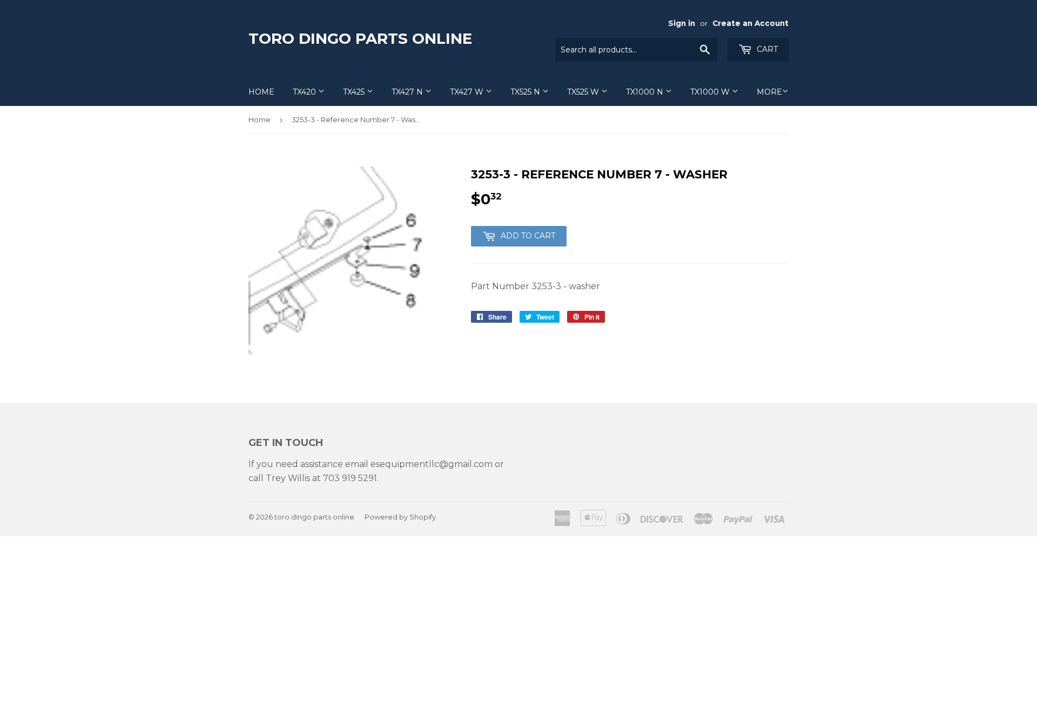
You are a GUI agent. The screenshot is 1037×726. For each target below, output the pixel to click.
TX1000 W (711, 92)
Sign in (681, 23)
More (769, 92)
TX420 (305, 92)
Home (261, 92)
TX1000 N (645, 92)
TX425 (355, 92)
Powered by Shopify (400, 516)
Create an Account (750, 23)
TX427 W (468, 92)
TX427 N (408, 92)
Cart (766, 49)
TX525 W (584, 92)
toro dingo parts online (360, 38)
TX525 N (526, 92)
